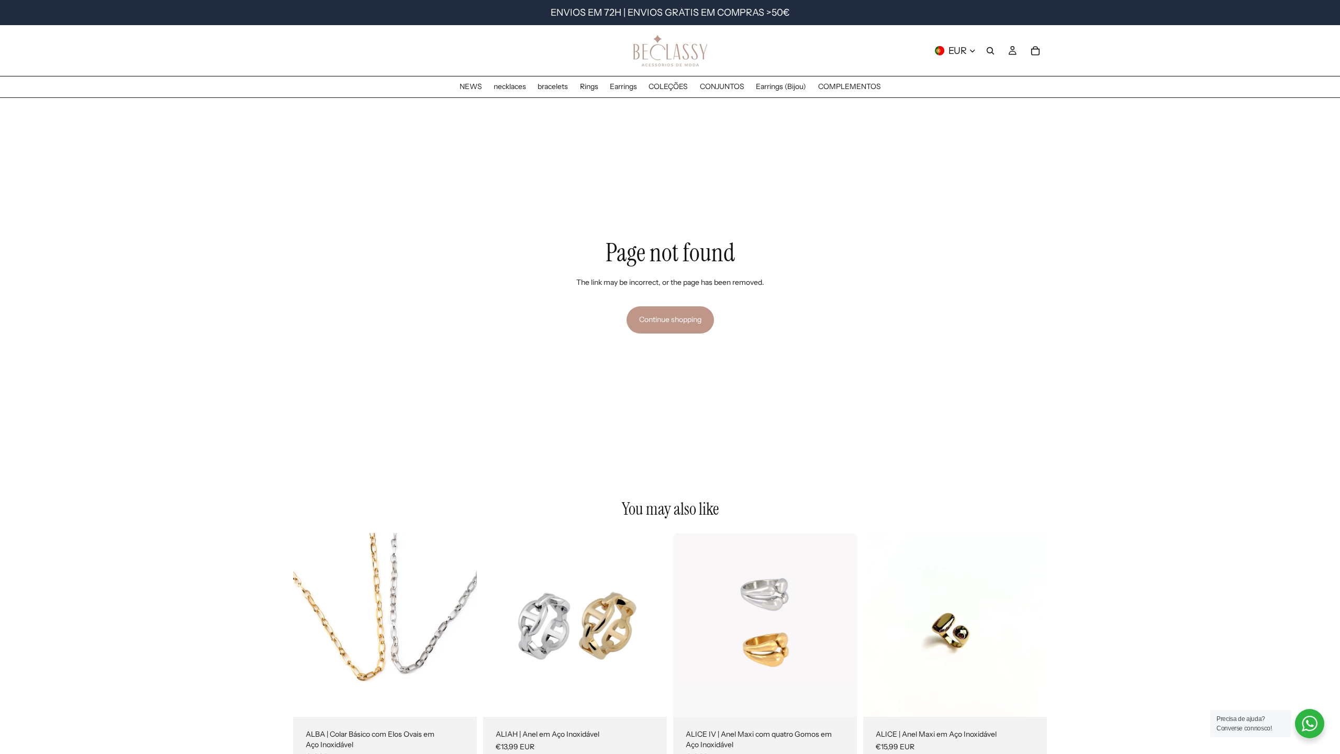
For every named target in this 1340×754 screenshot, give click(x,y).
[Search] (990, 50)
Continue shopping (670, 319)
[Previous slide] (309, 624)
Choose (469, 700)
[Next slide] (461, 624)
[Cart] (1035, 50)
